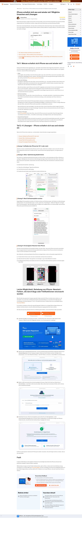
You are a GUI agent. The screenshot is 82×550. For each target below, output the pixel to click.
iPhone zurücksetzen (72, 24)
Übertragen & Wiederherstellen (28, 4)
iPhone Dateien (71, 28)
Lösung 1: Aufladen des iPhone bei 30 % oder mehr (29, 136)
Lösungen (51, 4)
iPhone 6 (70, 20)
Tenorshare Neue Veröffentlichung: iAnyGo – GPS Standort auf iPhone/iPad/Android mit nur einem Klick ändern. (54, 502)
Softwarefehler (23, 113)
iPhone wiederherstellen (73, 30)
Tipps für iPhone (34, 18)
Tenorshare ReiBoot (21, 302)
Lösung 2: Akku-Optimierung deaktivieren (27, 138)
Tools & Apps (39, 4)
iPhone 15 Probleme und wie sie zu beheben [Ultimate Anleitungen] (28, 496)
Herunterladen (42, 485)
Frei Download (75, 55)
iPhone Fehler (71, 32)
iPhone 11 (70, 12)
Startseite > (20, 8)
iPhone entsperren (71, 26)
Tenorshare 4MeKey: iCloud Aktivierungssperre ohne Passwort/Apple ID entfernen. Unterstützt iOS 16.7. (54, 506)
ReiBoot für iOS (74, 48)
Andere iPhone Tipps (72, 34)
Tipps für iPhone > (26, 8)
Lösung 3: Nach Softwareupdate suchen (27, 140)
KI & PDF (45, 4)
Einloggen (78, 4)
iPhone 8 (70, 16)
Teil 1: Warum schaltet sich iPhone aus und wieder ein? (29, 52)
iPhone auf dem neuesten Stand (34, 77)
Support (63, 4)
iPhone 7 (70, 18)
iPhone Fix (70, 22)
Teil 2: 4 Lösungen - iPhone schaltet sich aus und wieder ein (31, 54)
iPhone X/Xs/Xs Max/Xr (73, 14)
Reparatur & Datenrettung (15, 4)
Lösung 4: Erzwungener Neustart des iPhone (28, 141)
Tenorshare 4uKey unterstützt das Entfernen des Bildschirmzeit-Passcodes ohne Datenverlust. (54, 497)
